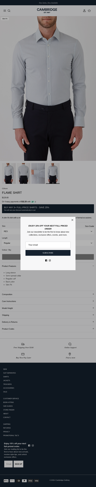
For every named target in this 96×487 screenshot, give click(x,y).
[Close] (72, 220)
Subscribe (48, 253)
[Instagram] (50, 260)
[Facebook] (46, 260)
